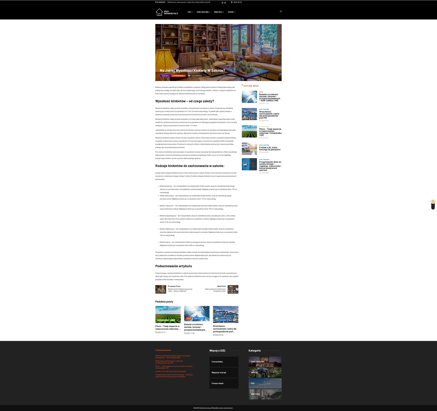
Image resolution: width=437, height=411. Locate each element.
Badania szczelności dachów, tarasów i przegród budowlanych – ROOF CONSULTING (269, 97)
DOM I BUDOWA (202, 12)
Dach (160, 318)
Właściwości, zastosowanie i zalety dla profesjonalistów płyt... (195, 329)
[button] (222, 3)
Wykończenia (178, 76)
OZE (189, 12)
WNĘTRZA (218, 12)
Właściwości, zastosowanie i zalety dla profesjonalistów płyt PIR (269, 114)
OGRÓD (231, 12)
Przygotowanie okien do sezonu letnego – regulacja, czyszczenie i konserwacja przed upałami (270, 166)
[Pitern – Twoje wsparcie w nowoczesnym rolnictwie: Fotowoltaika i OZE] (249, 131)
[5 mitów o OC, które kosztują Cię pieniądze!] (249, 149)
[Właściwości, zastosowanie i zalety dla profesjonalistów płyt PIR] (249, 114)
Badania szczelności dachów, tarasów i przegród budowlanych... (166, 327)
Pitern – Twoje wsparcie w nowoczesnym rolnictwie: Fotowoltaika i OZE (191, 2)
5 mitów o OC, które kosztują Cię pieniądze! (270, 148)
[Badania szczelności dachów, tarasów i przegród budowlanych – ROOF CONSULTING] (249, 97)
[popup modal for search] (278, 12)
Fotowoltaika (221, 320)
